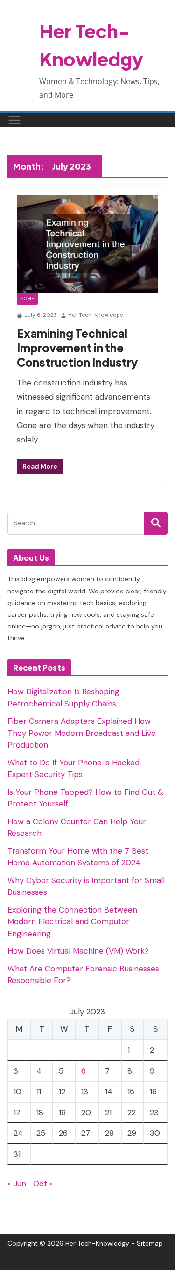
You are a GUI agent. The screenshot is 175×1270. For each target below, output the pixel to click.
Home (27, 298)
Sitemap (150, 1243)
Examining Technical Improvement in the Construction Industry (77, 347)
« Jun (16, 1183)
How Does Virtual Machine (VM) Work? (78, 951)
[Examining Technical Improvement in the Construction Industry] (87, 244)
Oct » (43, 1183)
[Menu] (14, 120)
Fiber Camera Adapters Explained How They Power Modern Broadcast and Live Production (81, 733)
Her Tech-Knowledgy (95, 315)
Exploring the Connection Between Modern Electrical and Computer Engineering (72, 922)
